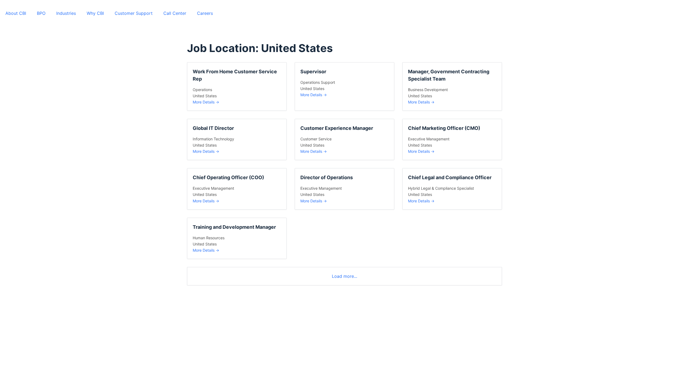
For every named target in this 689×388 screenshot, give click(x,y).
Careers (205, 13)
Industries (66, 13)
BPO (41, 13)
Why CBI (95, 13)
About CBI (15, 13)
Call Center (174, 13)
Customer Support (134, 13)
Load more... (344, 276)
